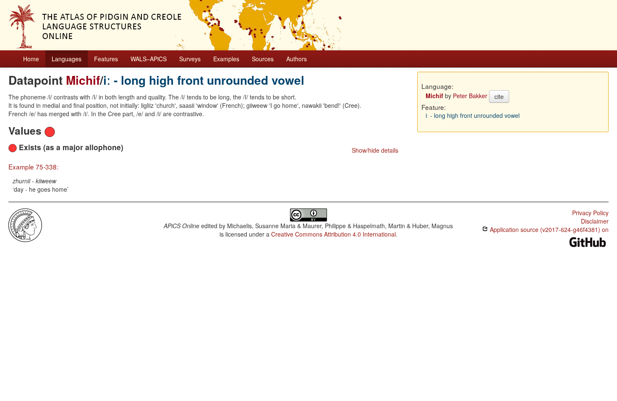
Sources (263, 59)
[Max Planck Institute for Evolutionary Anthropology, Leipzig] (25, 224)
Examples (226, 59)
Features (106, 59)
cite (499, 96)
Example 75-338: (33, 166)
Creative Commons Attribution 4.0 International (333, 234)
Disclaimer (595, 221)
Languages (66, 59)
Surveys (190, 59)
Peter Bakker (470, 95)
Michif (83, 80)
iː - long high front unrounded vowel (203, 80)
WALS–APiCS (149, 59)
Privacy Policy (590, 212)
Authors (296, 59)
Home (31, 59)
